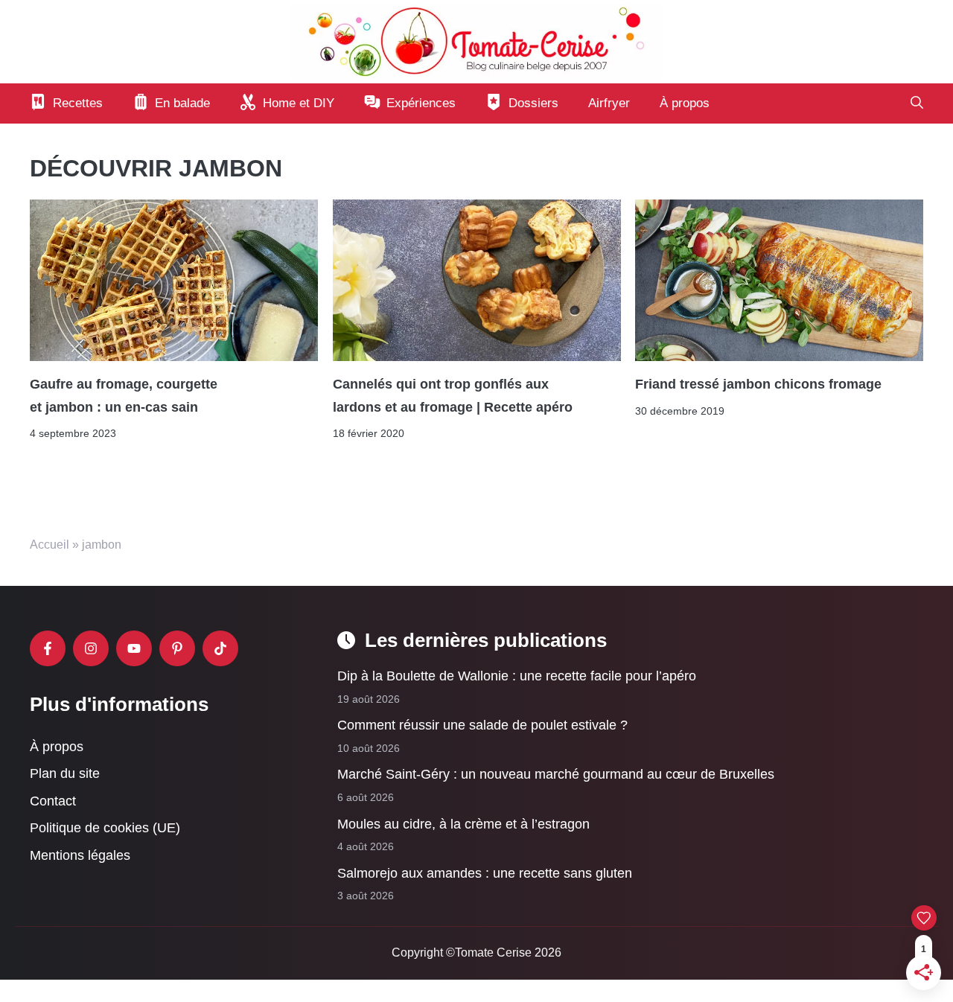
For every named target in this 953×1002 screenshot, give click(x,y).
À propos (685, 103)
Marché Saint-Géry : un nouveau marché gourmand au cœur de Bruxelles (555, 775)
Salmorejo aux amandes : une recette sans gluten (484, 873)
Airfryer (609, 103)
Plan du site (65, 773)
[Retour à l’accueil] (476, 40)
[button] (917, 103)
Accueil (49, 544)
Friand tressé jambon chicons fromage (758, 384)
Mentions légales (80, 855)
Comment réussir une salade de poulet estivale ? (482, 725)
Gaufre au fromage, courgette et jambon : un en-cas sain (123, 395)
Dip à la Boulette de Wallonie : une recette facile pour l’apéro (516, 675)
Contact (53, 801)
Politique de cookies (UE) (105, 828)
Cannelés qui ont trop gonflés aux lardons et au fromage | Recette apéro (453, 395)
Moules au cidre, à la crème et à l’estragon (463, 824)
